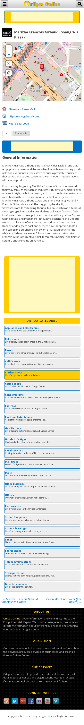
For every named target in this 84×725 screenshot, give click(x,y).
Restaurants (13, 506)
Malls (8, 472)
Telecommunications (18, 562)
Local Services (14, 450)
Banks (9, 350)
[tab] (7, 133)
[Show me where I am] (9, 73)
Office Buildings (15, 484)
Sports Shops (13, 550)
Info (7, 133)
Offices (9, 495)
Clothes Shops (14, 372)
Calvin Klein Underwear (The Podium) (64, 600)
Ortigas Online (11, 618)
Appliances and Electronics (22, 328)
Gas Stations (13, 428)
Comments (21, 133)
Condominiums (14, 395)
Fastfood (10, 406)
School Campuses (16, 517)
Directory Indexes (16, 584)
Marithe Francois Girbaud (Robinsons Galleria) (20, 600)
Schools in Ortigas (16, 528)
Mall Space (11, 461)
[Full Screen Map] (9, 63)
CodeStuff (77, 100)
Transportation (14, 573)
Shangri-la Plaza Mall (22, 109)
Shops (9, 539)
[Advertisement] (42, 16)
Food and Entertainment (20, 417)
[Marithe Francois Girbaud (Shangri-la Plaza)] (42, 68)
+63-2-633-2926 (19, 123)
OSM (70, 100)
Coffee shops (13, 383)
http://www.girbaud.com (24, 116)
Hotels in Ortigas (15, 439)
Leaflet (65, 100)
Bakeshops (12, 339)
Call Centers (12, 361)
